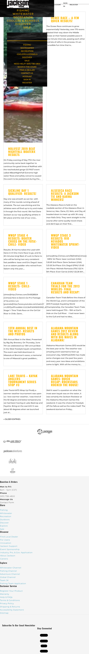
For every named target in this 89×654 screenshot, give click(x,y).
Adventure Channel (10, 574)
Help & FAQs (6, 597)
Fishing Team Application (13, 583)
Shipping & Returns (10, 607)
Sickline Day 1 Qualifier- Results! (22, 192)
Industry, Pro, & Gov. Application (16, 552)
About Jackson (7, 556)
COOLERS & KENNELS (23, 20)
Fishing (4, 510)
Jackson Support (8, 546)
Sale (2, 529)
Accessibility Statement (12, 610)
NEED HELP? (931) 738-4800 (14, 4)
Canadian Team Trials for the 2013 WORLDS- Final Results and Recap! (65, 287)
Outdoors (5, 519)
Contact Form (7, 502)
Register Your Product (11, 591)
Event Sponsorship (10, 549)
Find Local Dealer (9, 537)
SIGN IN (27, 79)
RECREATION (23, 17)
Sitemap (4, 613)
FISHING (23, 10)
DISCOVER (23, 24)
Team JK (4, 580)
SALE (27, 27)
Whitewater (6, 513)
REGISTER (74, 5)
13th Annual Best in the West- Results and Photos (22, 331)
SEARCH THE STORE (27, 67)
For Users (5, 540)
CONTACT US (27, 73)
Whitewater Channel (10, 568)
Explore (4, 526)
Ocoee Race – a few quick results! (65, 19)
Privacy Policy (7, 603)
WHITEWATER (23, 13)
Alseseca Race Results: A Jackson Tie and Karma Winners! (65, 195)
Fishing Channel (8, 571)
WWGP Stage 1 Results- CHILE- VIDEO (19, 286)
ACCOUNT (57, 5)
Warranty (4, 594)
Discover (4, 523)
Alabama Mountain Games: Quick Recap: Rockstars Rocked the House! (64, 380)
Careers (4, 559)
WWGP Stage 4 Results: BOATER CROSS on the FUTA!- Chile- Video (22, 240)
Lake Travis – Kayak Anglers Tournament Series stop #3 (23, 380)
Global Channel (8, 577)
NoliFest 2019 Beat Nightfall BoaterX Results (21, 151)
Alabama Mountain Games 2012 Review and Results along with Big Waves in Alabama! (64, 334)
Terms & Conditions (10, 600)
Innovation (5, 543)
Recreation (5, 516)
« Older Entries (11, 419)
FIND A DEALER (27, 70)
